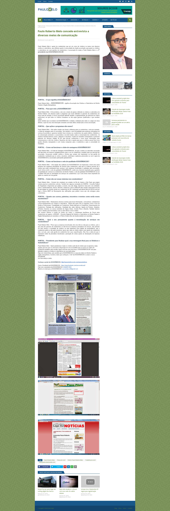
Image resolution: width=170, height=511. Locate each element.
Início (119, 508)
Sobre (44, 1)
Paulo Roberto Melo (49, 460)
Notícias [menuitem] (114, 20)
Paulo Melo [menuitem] (47, 20)
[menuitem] (40, 20)
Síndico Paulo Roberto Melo (75, 460)
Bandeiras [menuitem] (74, 20)
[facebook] (120, 1)
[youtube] (129, 1)
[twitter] (123, 1)
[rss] (131, 1)
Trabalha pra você (90, 460)
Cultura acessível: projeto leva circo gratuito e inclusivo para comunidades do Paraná (120, 100)
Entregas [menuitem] (85, 20)
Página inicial (41, 26)
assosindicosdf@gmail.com (70, 269)
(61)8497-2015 (67, 267)
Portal (39, 1)
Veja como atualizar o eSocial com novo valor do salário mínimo (68, 491)
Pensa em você (61, 460)
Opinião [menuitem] (105, 20)
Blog (116, 508)
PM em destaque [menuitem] (61, 20)
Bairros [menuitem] (95, 20)
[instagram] (126, 1)
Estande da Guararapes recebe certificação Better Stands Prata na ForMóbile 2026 (121, 111)
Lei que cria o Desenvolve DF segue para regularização (89, 490)
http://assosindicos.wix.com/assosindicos (74, 262)
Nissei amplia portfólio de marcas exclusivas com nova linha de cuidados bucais (121, 138)
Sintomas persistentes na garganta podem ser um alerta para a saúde (121, 122)
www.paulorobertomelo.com (54, 26)
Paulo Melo (51, 508)
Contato (50, 1)
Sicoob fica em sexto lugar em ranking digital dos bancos (47, 490)
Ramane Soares (44, 40)
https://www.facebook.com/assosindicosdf (73, 265)
